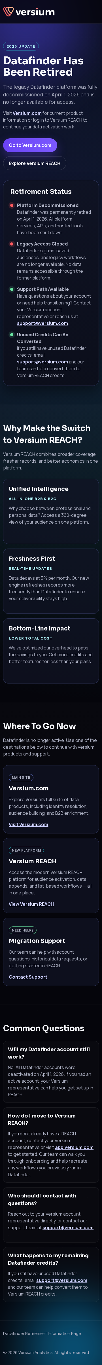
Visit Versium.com (28, 824)
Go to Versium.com (30, 145)
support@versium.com (42, 323)
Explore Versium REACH (34, 163)
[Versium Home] (29, 11)
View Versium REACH (31, 904)
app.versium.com (74, 1147)
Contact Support (28, 977)
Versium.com (27, 113)
